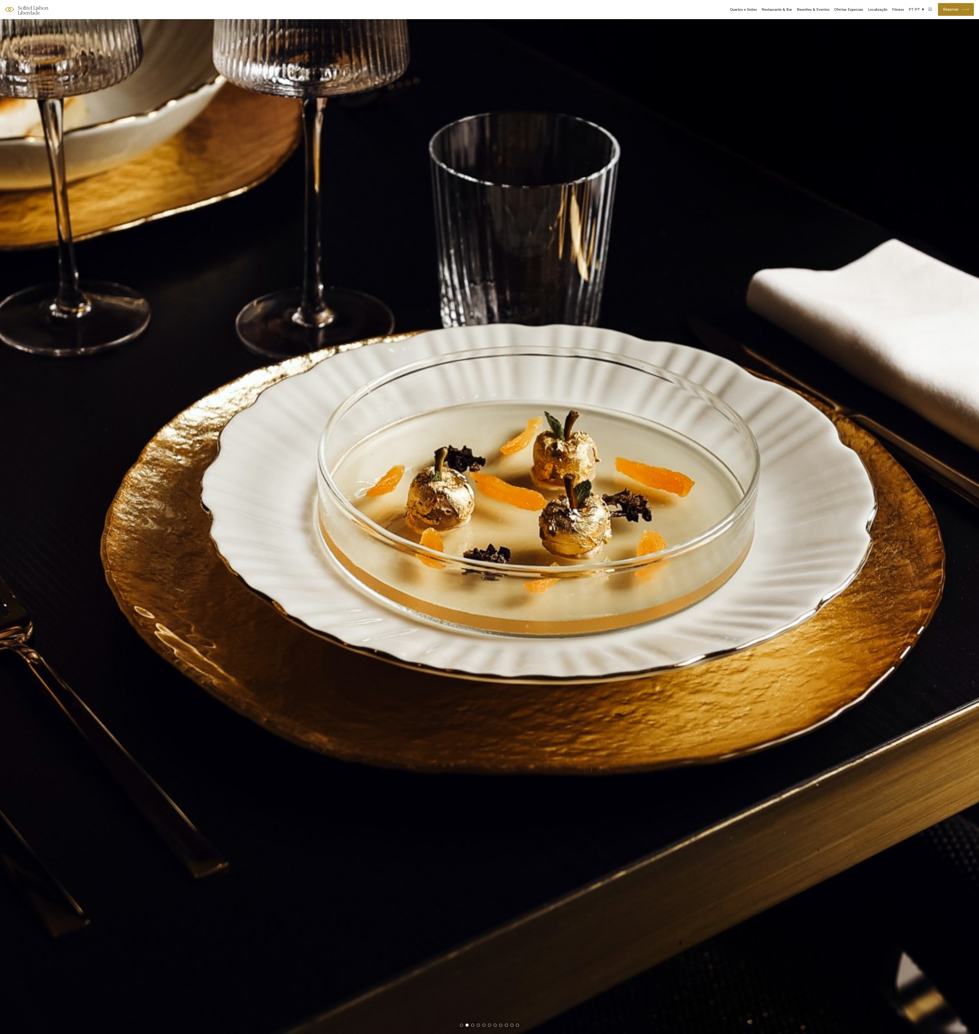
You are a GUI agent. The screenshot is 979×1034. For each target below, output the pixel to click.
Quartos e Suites (743, 9)
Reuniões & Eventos (813, 9)
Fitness (898, 9)
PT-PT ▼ (917, 9)
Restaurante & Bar (777, 9)
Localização (877, 9)
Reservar (951, 9)
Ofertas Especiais (848, 9)
